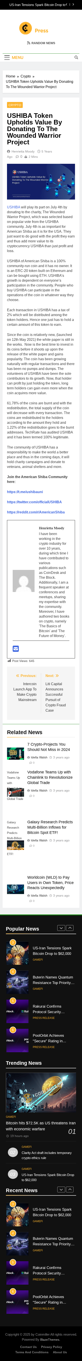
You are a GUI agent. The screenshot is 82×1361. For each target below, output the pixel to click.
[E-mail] (16, 650)
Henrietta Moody (23, 151)
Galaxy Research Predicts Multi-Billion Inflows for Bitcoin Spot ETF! (50, 827)
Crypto (15, 105)
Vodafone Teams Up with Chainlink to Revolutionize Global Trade (50, 777)
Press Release (44, 988)
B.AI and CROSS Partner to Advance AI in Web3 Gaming (53, 1040)
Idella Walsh (39, 757)
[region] (41, 1323)
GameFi (38, 959)
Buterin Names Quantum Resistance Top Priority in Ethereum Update (36, 5)
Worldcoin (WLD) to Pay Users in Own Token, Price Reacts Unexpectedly (50, 882)
